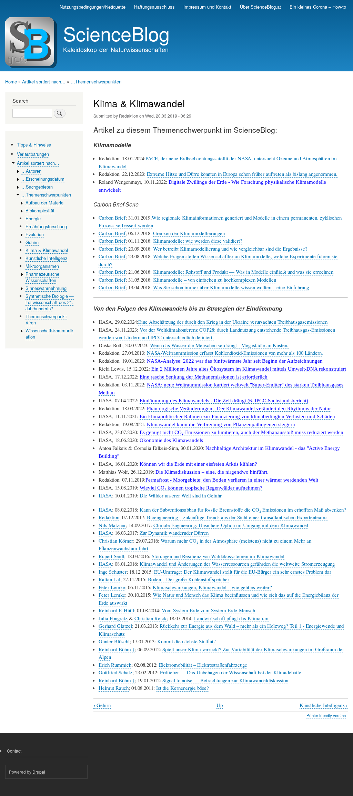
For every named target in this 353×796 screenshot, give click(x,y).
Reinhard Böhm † (117, 649)
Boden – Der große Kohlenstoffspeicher (188, 579)
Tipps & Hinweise (34, 144)
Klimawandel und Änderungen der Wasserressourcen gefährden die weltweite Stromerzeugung (237, 563)
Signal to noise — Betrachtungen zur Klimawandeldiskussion (225, 680)
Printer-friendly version (326, 715)
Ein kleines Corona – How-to (318, 6)
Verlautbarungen (33, 154)
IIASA (105, 495)
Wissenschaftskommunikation (49, 333)
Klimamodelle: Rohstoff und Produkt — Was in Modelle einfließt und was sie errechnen (243, 271)
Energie (33, 218)
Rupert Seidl (111, 556)
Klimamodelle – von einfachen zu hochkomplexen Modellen (214, 279)
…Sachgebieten (37, 186)
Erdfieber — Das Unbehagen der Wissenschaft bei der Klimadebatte (230, 672)
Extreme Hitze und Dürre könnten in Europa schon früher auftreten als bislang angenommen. (242, 173)
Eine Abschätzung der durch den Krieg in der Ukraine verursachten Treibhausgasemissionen (232, 321)
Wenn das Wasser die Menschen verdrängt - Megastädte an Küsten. (219, 345)
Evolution (35, 234)
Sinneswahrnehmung (46, 288)
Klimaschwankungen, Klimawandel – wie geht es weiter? (212, 587)
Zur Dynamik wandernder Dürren (174, 532)
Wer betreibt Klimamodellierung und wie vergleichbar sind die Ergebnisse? (230, 248)
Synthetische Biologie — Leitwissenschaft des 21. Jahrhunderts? (50, 302)
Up (219, 705)
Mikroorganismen (42, 266)
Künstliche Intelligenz (324, 705)
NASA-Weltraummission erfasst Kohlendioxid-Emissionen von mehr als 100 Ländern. (235, 352)
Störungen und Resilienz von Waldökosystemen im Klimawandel (218, 556)
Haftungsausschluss (154, 6)
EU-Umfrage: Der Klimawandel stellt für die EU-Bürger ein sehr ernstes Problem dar (242, 571)
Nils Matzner (112, 525)
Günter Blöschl (114, 641)
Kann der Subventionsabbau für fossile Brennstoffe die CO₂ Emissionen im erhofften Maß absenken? (243, 509)
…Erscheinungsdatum (42, 178)
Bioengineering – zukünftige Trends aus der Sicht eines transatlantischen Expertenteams (237, 517)
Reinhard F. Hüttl (116, 610)
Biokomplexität (40, 210)
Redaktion (109, 517)
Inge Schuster (113, 571)
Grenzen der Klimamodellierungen (189, 233)
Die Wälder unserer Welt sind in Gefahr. (181, 495)
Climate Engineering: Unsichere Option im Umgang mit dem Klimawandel (230, 525)
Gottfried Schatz (115, 672)
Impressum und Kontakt (207, 6)
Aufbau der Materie (44, 202)
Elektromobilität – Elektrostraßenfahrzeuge (203, 664)
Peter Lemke (112, 587)
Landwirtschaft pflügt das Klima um (231, 618)
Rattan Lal (109, 579)
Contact (14, 751)
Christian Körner (116, 540)
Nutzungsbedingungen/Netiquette (92, 6)
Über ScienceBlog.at (260, 6)
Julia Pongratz (113, 618)
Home (11, 81)
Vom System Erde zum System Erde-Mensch (208, 610)
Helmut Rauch (114, 687)
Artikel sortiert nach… (43, 81)
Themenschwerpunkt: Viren (46, 319)
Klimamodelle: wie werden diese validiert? (197, 240)
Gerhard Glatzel (115, 625)
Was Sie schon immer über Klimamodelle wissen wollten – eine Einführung (231, 287)
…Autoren (31, 171)
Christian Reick (150, 618)
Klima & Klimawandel (47, 250)
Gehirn (102, 705)
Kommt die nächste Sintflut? (186, 641)
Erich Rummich (115, 664)
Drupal (38, 772)
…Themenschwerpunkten (96, 81)
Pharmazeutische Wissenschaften (42, 277)
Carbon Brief (112, 217)
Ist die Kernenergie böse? (182, 687)
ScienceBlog (116, 33)
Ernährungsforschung (46, 226)
